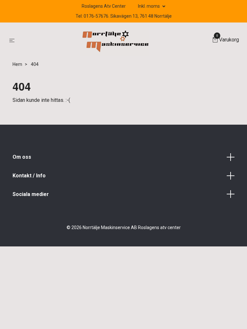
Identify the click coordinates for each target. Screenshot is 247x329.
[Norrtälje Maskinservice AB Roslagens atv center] (114, 40)
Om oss (22, 157)
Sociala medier (31, 194)
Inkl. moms (149, 6)
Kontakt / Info (29, 176)
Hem (17, 64)
